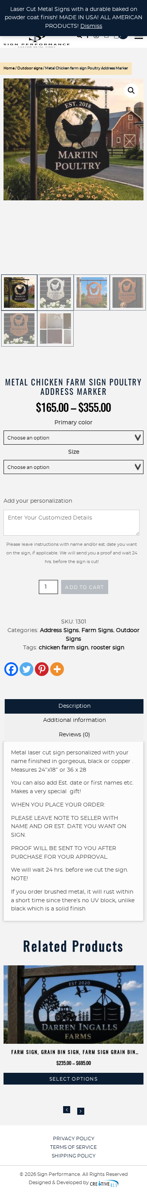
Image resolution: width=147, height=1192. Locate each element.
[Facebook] (11, 669)
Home (9, 68)
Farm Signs (97, 630)
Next (80, 1111)
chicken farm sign (63, 648)
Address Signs (59, 630)
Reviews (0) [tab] (74, 735)
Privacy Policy (73, 1138)
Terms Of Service (73, 1147)
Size (73, 452)
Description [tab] (74, 706)
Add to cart (84, 587)
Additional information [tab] (74, 720)
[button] (131, 91)
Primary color (73, 422)
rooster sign (107, 648)
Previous (66, 1109)
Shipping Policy (74, 1156)
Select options (73, 1079)
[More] (57, 669)
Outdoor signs (29, 68)
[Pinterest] (42, 669)
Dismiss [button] (91, 26)
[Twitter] (26, 669)
